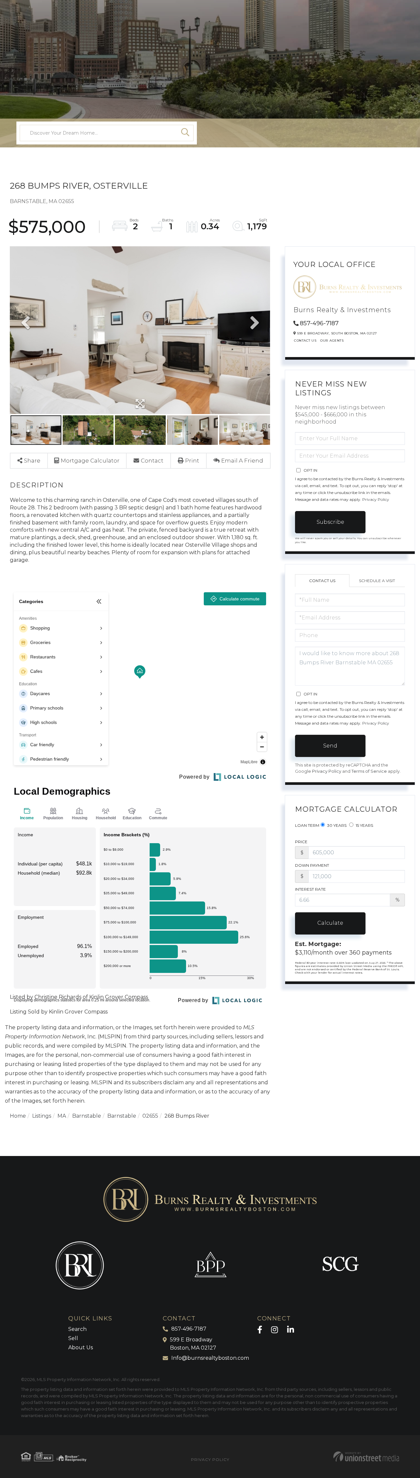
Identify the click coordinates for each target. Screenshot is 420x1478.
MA (61, 1116)
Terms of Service (369, 771)
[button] (185, 133)
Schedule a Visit (377, 580)
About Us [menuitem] (80, 1347)
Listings (41, 1116)
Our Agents (332, 340)
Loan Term (307, 825)
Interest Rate (310, 889)
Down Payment (312, 865)
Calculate (330, 923)
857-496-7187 (319, 323)
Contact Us (305, 340)
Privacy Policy (375, 499)
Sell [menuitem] (73, 1338)
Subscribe (330, 522)
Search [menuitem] (77, 1329)
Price (301, 841)
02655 (150, 1116)
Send (330, 746)
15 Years (364, 825)
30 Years (336, 825)
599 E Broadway (193, 1343)
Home (18, 1116)
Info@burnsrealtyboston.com (210, 1358)
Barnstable (86, 1116)
